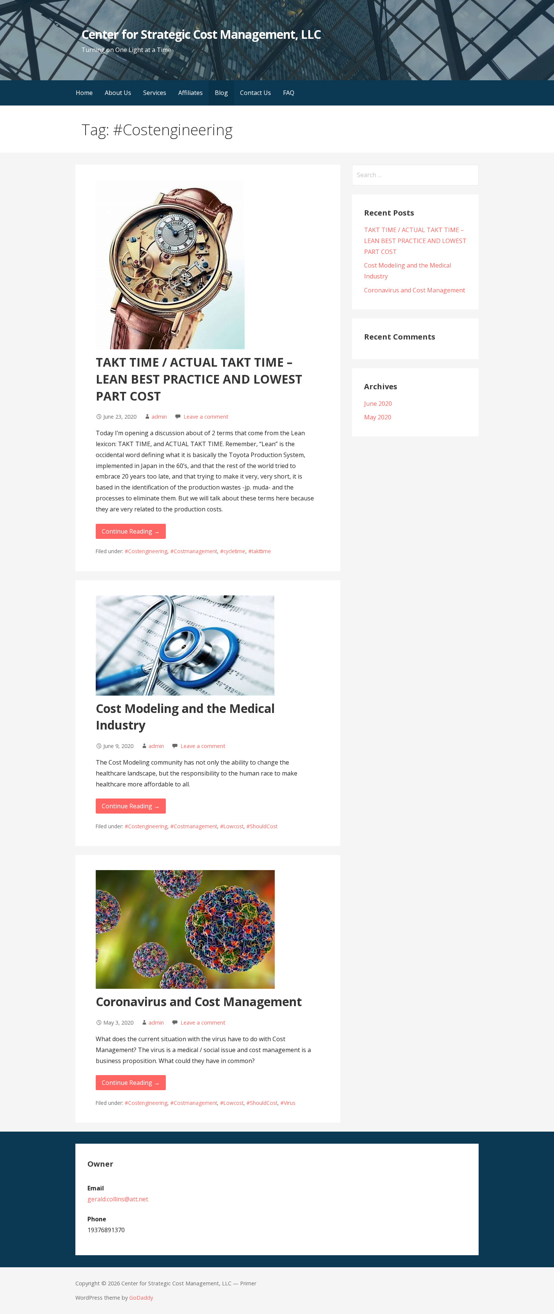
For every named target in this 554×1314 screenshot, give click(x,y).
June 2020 (378, 403)
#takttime (259, 551)
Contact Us (255, 93)
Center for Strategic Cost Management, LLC (201, 34)
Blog (221, 93)
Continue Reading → (131, 531)
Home (84, 93)
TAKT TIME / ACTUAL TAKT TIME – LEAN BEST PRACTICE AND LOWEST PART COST (199, 379)
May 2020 (377, 417)
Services (154, 93)
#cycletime (232, 551)
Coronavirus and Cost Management (199, 1001)
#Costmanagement (193, 551)
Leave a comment (206, 416)
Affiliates (190, 93)
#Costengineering (146, 551)
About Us (118, 93)
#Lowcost (231, 826)
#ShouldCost (261, 826)
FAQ (288, 93)
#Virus (287, 1102)
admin (159, 416)
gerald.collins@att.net (117, 1199)
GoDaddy (141, 1297)
